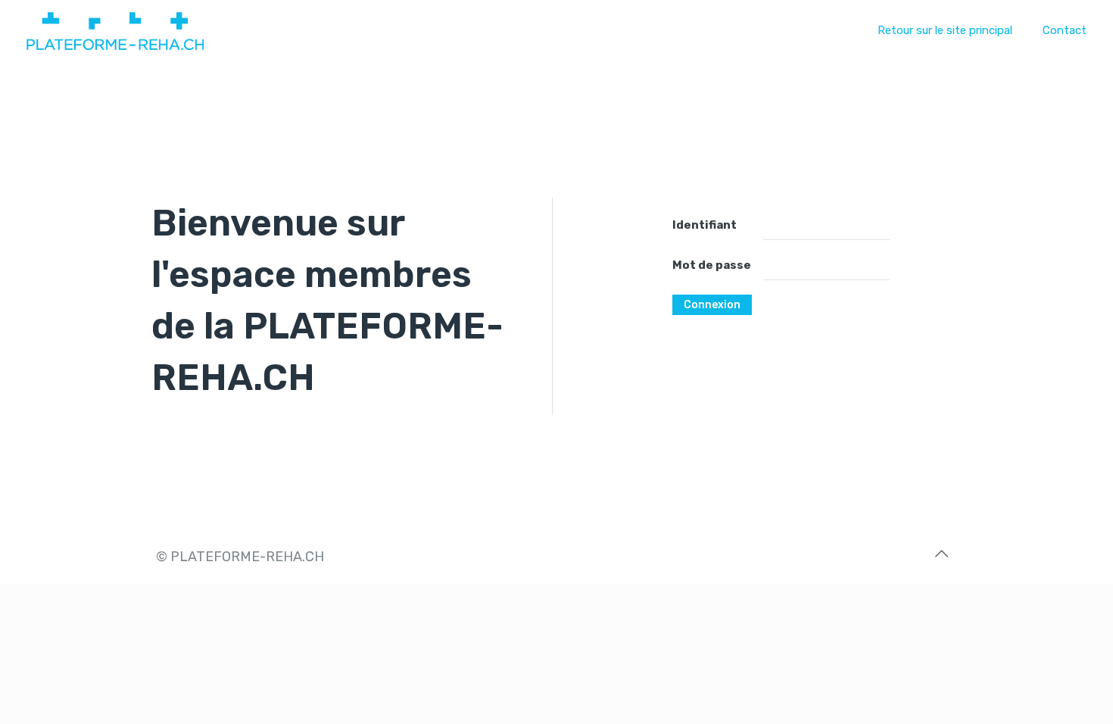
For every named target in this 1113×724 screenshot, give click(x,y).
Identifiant (704, 225)
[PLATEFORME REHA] (115, 30)
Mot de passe (711, 265)
